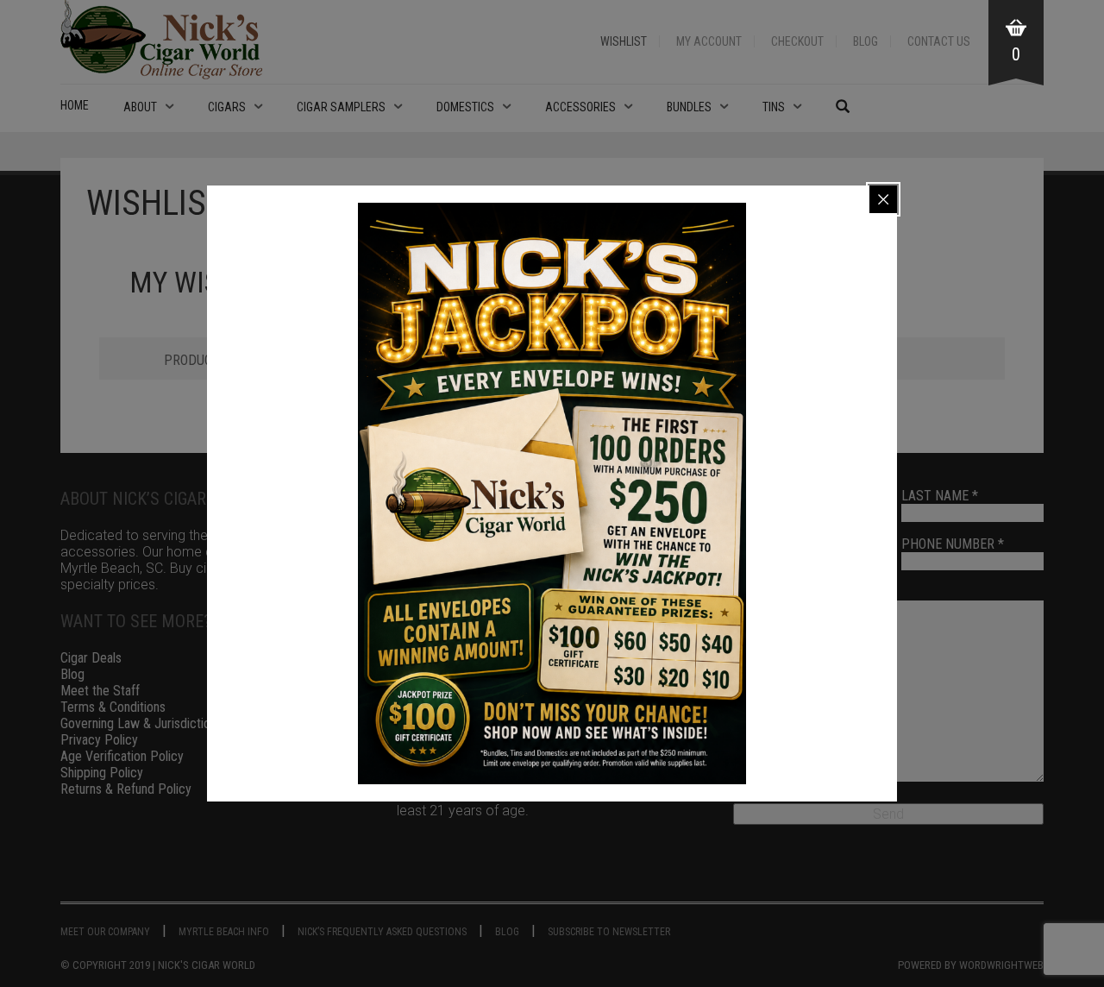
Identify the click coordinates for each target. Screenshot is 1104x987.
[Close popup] (883, 199)
